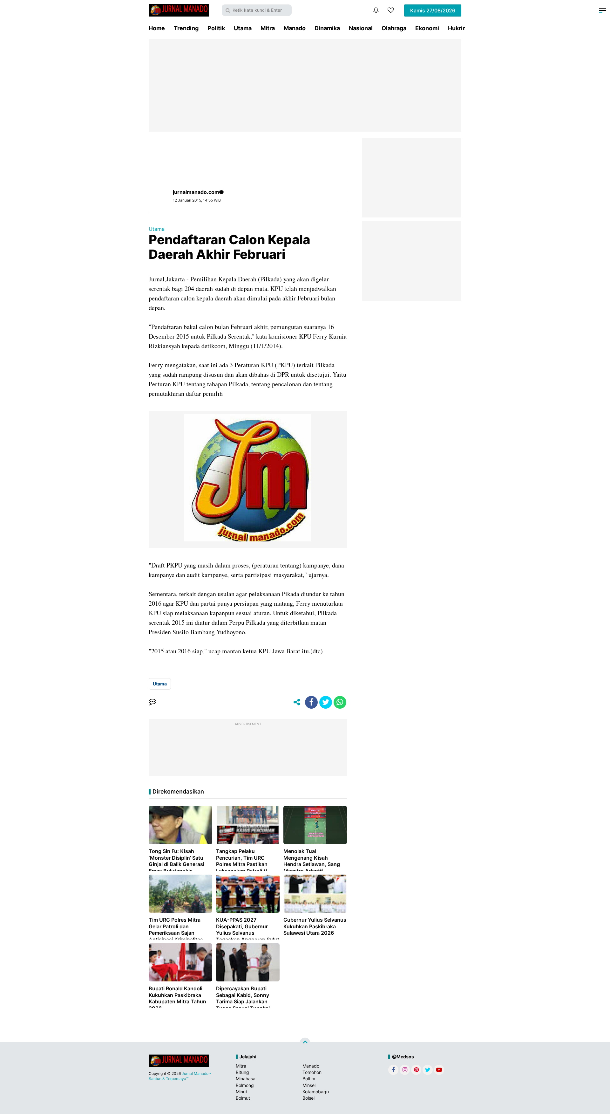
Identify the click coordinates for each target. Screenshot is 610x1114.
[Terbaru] (376, 10)
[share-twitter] (325, 702)
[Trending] (391, 10)
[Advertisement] (305, 85)
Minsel (308, 1085)
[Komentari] (152, 702)
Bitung (242, 1072)
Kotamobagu (315, 1091)
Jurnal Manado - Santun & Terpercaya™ (180, 1076)
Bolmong (245, 1085)
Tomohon (312, 1072)
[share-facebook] (311, 702)
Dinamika (327, 28)
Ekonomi (427, 28)
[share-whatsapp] (340, 702)
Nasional (361, 28)
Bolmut (243, 1098)
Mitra (268, 28)
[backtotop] (305, 1043)
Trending (186, 28)
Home (157, 28)
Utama (243, 28)
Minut (241, 1091)
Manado (295, 28)
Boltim (308, 1078)
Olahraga (394, 28)
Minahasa (245, 1078)
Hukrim (458, 28)
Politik (216, 28)
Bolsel (308, 1098)
